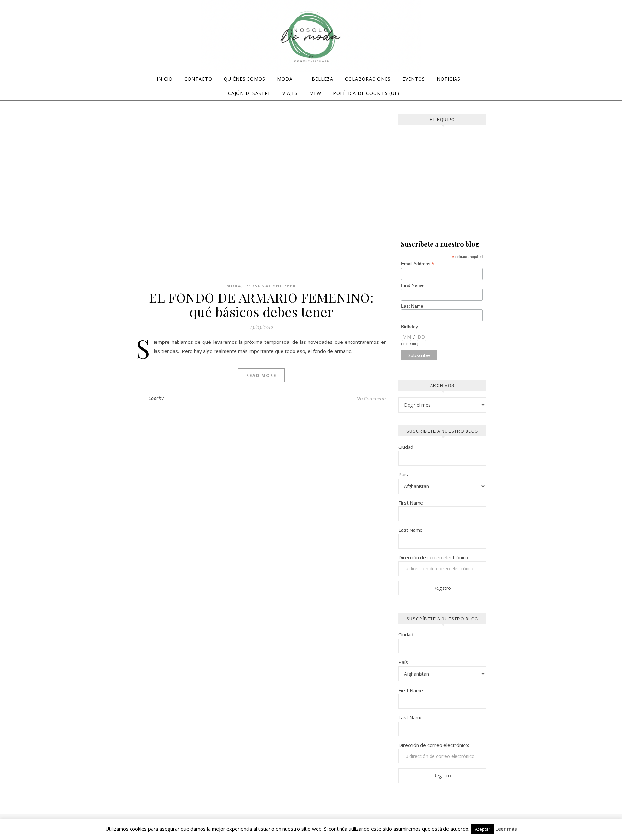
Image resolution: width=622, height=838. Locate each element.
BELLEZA (322, 79)
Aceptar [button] (482, 829)
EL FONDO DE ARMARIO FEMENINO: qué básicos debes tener (261, 304)
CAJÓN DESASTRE (249, 93)
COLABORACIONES (368, 79)
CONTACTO (198, 79)
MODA (285, 79)
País (403, 474)
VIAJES (290, 93)
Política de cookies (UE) (366, 93)
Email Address (417, 264)
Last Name (412, 305)
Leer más (506, 828)
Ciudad (405, 447)
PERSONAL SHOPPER (270, 286)
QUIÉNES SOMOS (244, 79)
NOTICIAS (448, 79)
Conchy (156, 398)
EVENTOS (413, 79)
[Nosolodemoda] (311, 37)
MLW (315, 93)
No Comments (371, 398)
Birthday (409, 326)
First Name (412, 285)
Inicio (165, 79)
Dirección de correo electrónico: (433, 557)
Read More (261, 375)
